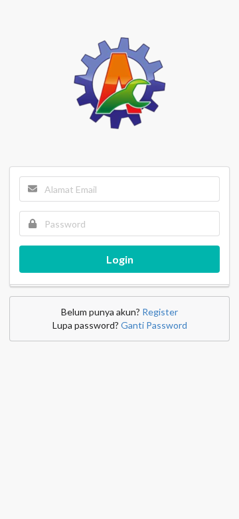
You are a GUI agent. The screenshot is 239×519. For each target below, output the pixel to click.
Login (119, 259)
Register (160, 311)
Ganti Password (154, 325)
